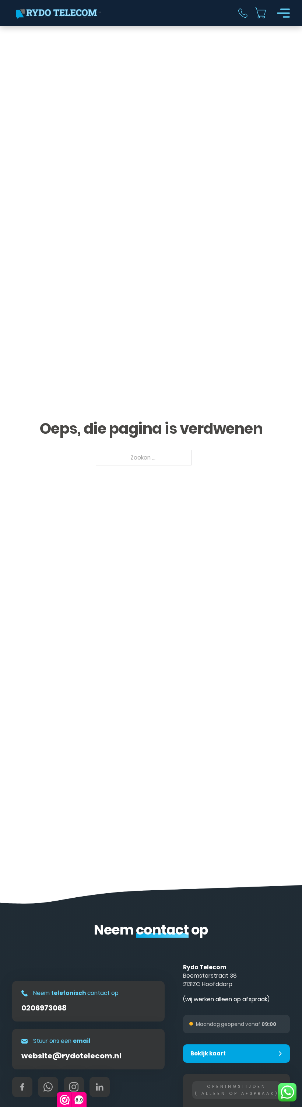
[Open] (283, 13)
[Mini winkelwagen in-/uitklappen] (260, 12)
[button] (236, 1053)
